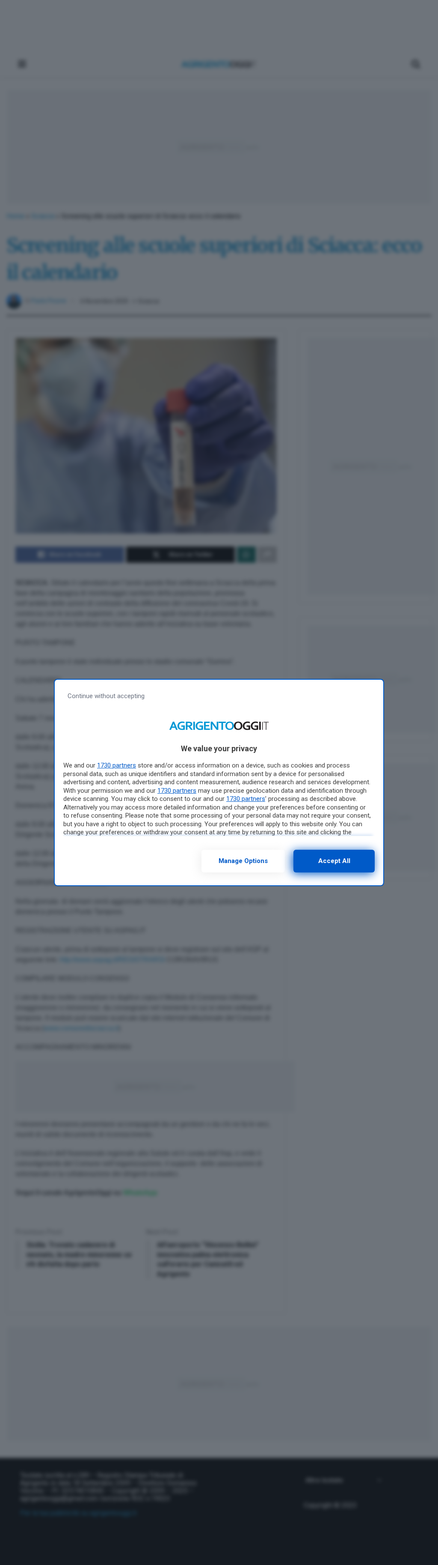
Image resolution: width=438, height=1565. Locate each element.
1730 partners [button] (116, 765)
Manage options (243, 861)
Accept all (334, 861)
